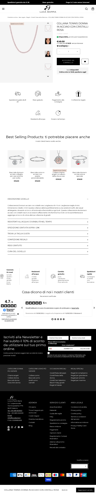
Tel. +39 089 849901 (15, 411)
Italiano (78, 466)
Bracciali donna (13, 380)
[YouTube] (22, 427)
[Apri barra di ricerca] (86, 9)
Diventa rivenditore (36, 419)
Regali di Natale (56, 385)
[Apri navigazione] (3, 9)
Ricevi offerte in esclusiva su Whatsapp (56, 342)
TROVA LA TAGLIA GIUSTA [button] (19, 234)
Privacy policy (76, 410)
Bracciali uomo (34, 378)
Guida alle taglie (56, 413)
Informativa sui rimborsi (79, 422)
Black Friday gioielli (57, 383)
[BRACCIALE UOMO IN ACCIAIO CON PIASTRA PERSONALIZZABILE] (37, 159)
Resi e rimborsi (55, 426)
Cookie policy (76, 413)
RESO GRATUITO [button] (15, 245)
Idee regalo (22, 17)
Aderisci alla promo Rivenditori (57, 443)
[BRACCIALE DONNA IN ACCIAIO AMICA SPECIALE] (79, 159)
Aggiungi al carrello (68, 61)
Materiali (53, 410)
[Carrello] (93, 9)
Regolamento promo (58, 420)
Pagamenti (54, 430)
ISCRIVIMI (85, 349)
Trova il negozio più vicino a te (36, 411)
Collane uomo (34, 375)
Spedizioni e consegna (58, 423)
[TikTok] (15, 427)
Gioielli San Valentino (58, 380)
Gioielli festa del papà (58, 373)
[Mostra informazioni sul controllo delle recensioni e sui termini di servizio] (18, 314)
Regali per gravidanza (79, 375)
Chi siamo (32, 407)
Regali (28, 17)
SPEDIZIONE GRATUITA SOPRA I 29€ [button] (23, 228)
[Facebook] (8, 427)
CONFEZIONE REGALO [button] (17, 240)
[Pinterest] (19, 427)
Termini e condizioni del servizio (78, 418)
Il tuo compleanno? (68, 345)
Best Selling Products (24, 137)
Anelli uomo (33, 380)
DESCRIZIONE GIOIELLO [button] (18, 199)
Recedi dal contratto (57, 447)
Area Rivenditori (56, 407)
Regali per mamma (78, 380)
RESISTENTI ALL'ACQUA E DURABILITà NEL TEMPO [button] (30, 222)
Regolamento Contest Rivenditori (58, 437)
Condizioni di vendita (79, 407)
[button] (48, 23)
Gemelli (32, 383)
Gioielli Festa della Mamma (39, 17)
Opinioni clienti (55, 433)
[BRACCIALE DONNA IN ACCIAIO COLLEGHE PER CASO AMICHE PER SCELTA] (16, 159)
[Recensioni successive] (94, 308)
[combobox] (51, 349)
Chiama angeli (13, 375)
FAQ (51, 417)
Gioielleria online (13, 17)
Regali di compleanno (79, 373)
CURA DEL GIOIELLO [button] (17, 251)
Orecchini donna (14, 383)
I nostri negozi (34, 416)
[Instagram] (12, 427)
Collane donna (13, 378)
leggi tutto (75, 308)
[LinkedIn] (8, 429)
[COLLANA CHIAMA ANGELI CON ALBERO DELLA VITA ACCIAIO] (58, 159)
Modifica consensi (82, 460)
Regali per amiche (78, 378)
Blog (30, 426)
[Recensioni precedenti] (22, 308)
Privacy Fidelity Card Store (78, 427)
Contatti (32, 422)
